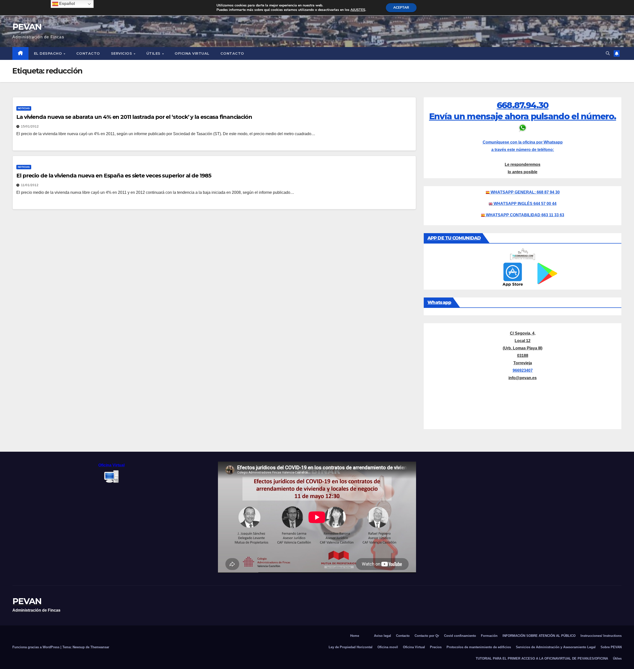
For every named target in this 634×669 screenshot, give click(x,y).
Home (354, 636)
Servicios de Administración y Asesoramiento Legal (556, 647)
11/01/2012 (30, 185)
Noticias (24, 108)
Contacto (88, 53)
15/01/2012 (30, 126)
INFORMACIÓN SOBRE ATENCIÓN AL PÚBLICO (539, 636)
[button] (608, 53)
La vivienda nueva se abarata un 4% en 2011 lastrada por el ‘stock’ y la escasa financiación (134, 117)
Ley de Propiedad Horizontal (350, 647)
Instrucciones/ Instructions (601, 636)
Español (66, 3)
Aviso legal (382, 636)
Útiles (154, 53)
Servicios (122, 53)
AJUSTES (357, 10)
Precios (436, 647)
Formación (489, 636)
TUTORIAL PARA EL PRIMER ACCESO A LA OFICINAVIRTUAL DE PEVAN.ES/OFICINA (542, 658)
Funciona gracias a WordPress (36, 647)
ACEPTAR (401, 7)
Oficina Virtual (192, 53)
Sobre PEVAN (611, 647)
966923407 (523, 370)
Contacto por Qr (427, 636)
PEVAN (27, 27)
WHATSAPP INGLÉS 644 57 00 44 (525, 203)
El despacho (48, 53)
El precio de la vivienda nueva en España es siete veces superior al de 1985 (113, 175)
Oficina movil (387, 647)
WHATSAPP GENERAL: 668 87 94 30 (525, 192)
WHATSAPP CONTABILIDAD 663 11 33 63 (525, 215)
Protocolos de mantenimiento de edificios (479, 647)
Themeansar (99, 647)
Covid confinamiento (460, 636)
